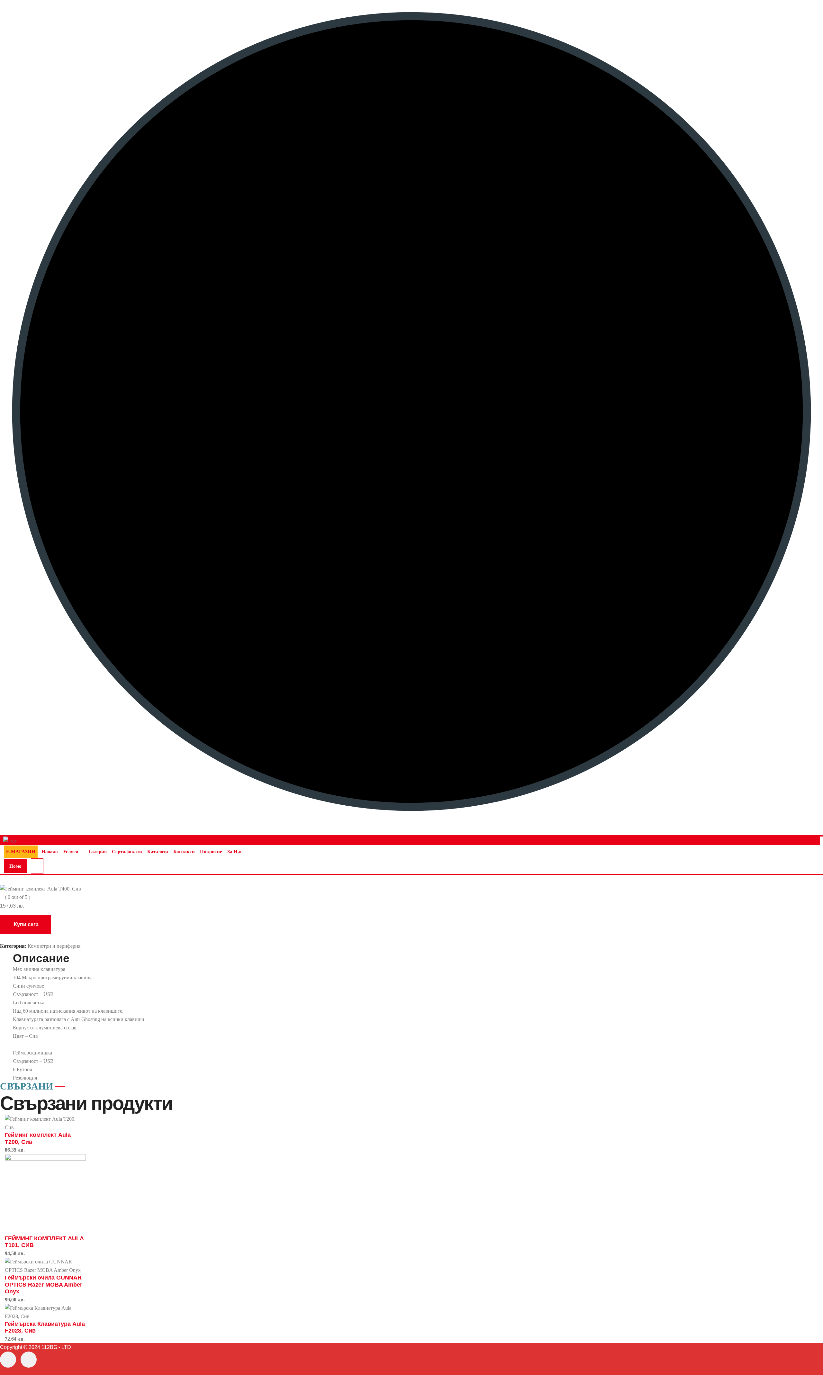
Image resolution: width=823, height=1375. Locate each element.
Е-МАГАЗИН (20, 851)
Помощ (15, 868)
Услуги (70, 851)
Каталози (157, 851)
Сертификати (127, 851)
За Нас (234, 851)
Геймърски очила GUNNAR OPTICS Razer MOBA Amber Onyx (43, 1284)
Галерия (97, 851)
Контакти (184, 851)
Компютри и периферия (54, 946)
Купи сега (26, 924)
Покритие (211, 851)
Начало (49, 851)
